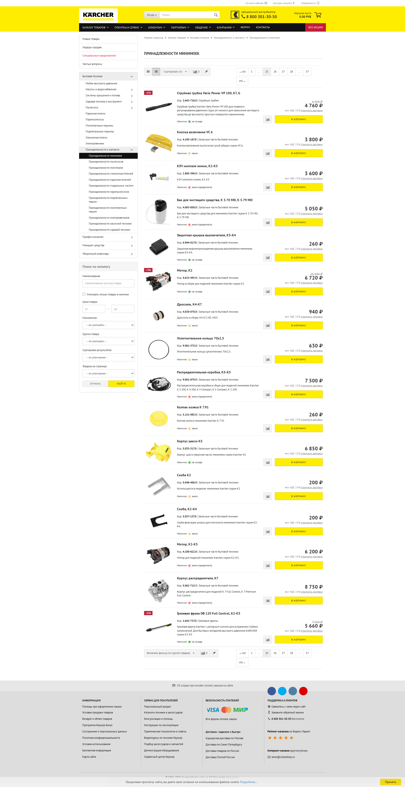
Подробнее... (248, 782)
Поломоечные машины (99, 125)
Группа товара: (91, 334)
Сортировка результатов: (97, 350)
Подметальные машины (100, 131)
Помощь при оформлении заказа (102, 706)
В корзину (298, 119)
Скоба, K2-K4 (187, 509)
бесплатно (287, 719)
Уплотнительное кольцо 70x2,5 (200, 338)
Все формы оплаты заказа (221, 719)
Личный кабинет (255, 3)
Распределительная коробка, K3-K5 (204, 372)
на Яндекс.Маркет (288, 731)
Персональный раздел (157, 706)
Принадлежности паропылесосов (109, 192)
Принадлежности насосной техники (110, 223)
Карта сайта (89, 757)
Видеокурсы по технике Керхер (163, 738)
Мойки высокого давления (101, 83)
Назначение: (89, 318)
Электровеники (95, 143)
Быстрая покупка (282, 3)
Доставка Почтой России (220, 757)
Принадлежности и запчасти (102, 149)
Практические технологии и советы (165, 731)
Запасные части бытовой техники (218, 139)
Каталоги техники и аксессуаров (163, 712)
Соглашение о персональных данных (104, 731)
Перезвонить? (309, 3)
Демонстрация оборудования (161, 750)
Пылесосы (92, 107)
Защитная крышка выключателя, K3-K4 (206, 235)
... (259, 71)
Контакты (263, 27)
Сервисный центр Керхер (159, 757)
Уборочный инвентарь (95, 254)
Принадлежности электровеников (109, 217)
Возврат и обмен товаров (97, 719)
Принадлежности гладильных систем (111, 185)
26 (275, 71)
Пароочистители (95, 113)
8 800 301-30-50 (261, 16)
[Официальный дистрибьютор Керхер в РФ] (235, 14)
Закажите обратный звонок (287, 712)
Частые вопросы (92, 64)
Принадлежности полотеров (106, 168)
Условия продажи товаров (97, 712)
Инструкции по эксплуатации (161, 725)
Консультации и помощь (158, 719)
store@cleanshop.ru (283, 757)
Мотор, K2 (184, 270)
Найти (121, 383)
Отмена (95, 383)
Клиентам (155, 27)
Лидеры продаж (92, 47)
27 (283, 71)
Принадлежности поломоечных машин (108, 210)
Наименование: (91, 276)
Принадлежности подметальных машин (108, 200)
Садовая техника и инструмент (104, 101)
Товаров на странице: (94, 366)
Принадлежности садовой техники (109, 229)
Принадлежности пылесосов (106, 161)
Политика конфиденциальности (101, 738)
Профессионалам (92, 237)
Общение (201, 27)
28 (291, 71)
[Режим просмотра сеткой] (148, 72)
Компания (224, 27)
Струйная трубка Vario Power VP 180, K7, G (208, 93)
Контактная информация (96, 750)
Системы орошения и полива (103, 95)
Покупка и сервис (127, 27)
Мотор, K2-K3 (187, 544)
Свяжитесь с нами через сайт (288, 706)
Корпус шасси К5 (189, 441)
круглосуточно (287, 750)
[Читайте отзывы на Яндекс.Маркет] (281, 738)
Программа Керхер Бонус (97, 725)
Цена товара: (90, 302)
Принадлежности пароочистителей (110, 180)
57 (307, 71)
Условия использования (96, 744)
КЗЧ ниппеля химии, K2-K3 (197, 166)
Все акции (315, 27)
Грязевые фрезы (208, 621)
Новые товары (91, 39)
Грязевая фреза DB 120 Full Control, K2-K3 (208, 613)
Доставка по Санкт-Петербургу (224, 744)
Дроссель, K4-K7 (189, 304)
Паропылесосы (95, 119)
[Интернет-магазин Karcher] (98, 21)
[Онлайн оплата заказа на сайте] (227, 710)
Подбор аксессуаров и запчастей (163, 744)
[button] (175, 72)
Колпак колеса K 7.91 (193, 407)
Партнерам (178, 27)
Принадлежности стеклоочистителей (111, 173)
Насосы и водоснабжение (101, 89)
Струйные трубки (209, 100)
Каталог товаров (93, 27)
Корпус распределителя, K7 (197, 578)
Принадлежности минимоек (105, 155)
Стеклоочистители (96, 137)
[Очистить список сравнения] (206, 72)
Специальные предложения (99, 55)
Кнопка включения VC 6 (195, 132)
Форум (245, 27)
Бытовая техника (92, 76)
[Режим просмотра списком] (156, 72)
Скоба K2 (184, 475)
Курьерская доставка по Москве (224, 738)
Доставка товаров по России (222, 751)
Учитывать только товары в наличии (107, 294)
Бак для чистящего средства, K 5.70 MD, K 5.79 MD (214, 200)
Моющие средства (93, 245)
